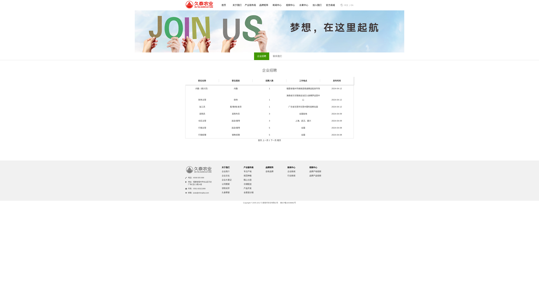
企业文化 (226, 176)
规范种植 (248, 176)
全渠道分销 (248, 192)
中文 (346, 5)
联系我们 (277, 56)
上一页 (265, 140)
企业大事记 (227, 180)
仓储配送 (248, 184)
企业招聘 (261, 56)
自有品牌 (269, 171)
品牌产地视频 (315, 171)
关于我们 (226, 167)
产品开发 (248, 188)
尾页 (279, 140)
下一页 (274, 140)
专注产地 (248, 171)
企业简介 (226, 171)
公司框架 (226, 184)
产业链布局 (248, 167)
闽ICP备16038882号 (288, 203)
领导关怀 (226, 188)
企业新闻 (291, 171)
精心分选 (248, 180)
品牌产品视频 (315, 176)
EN (352, 5)
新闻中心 (291, 167)
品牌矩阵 (269, 167)
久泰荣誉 (226, 192)
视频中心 (313, 167)
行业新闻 (291, 176)
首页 (223, 5)
